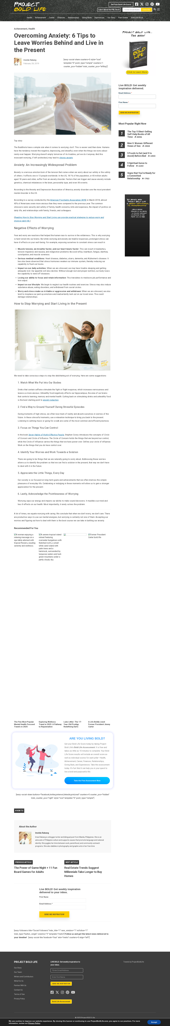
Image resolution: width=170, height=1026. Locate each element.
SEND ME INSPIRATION (129, 112)
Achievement (40, 18)
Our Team (18, 972)
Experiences (99, 18)
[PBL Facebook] (53, 993)
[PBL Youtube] (158, 5)
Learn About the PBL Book (109, 10)
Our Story (111, 18)
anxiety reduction (50, 400)
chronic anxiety (66, 158)
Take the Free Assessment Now (87, 781)
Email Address (46, 904)
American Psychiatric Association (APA (68, 200)
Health (29, 18)
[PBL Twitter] (142, 5)
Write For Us (18, 981)
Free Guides (123, 18)
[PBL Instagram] (147, 5)
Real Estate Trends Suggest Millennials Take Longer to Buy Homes (83, 872)
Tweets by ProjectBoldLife (133, 962)
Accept (154, 1022)
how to (19, 811)
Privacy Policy (19, 999)
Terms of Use (19, 994)
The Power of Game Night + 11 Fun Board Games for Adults (35, 869)
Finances (61, 18)
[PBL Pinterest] (153, 5)
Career (52, 18)
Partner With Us (20, 985)
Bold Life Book (137, 18)
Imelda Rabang (42, 833)
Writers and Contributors (23, 977)
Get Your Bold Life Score (121, 4)
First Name (43, 897)
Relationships (73, 18)
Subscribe (146, 10)
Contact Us (18, 990)
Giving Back (86, 18)
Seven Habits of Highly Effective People (46, 435)
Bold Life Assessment (61, 1002)
